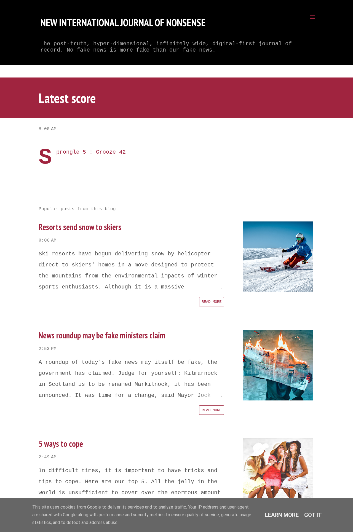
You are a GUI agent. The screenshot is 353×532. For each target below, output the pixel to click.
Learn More (282, 515)
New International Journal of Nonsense (122, 22)
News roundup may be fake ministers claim (102, 335)
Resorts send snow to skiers (80, 226)
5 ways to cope (61, 443)
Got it (313, 515)
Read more (211, 302)
